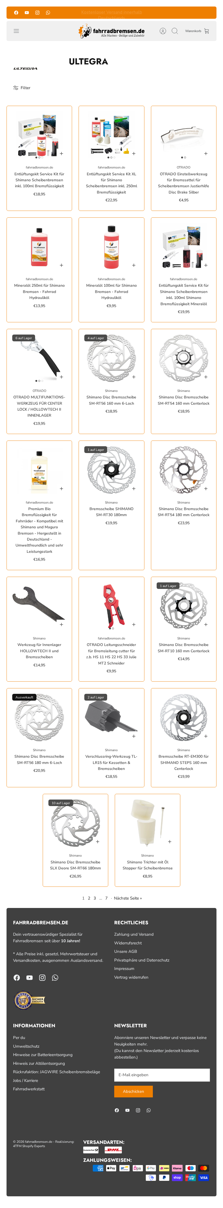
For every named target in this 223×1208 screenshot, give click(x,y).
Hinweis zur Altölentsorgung (39, 1063)
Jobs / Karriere (25, 1080)
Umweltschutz (26, 1046)
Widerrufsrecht (128, 943)
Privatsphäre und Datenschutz (141, 960)
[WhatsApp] (48, 13)
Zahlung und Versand (134, 934)
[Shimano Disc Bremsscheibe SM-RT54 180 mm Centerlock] (183, 470)
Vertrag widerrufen (131, 977)
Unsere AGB (125, 951)
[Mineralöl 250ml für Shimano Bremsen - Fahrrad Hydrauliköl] (39, 246)
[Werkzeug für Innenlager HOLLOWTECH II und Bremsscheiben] (39, 606)
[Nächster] (152, 12)
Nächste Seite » (128, 898)
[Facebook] (16, 13)
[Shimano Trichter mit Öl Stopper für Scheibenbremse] (147, 823)
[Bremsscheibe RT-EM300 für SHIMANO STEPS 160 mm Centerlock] (183, 717)
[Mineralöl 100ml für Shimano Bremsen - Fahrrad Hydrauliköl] (111, 246)
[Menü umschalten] (19, 31)
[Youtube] (26, 13)
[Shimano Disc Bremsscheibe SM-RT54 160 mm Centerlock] (183, 358)
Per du (19, 1037)
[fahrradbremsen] (111, 31)
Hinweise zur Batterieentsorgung (43, 1054)
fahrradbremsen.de (38, 1142)
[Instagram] (37, 13)
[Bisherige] (71, 12)
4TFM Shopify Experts (29, 1146)
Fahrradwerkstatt (29, 1089)
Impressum (124, 968)
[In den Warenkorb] (61, 153)
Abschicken (133, 1091)
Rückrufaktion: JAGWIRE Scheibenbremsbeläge (56, 1072)
